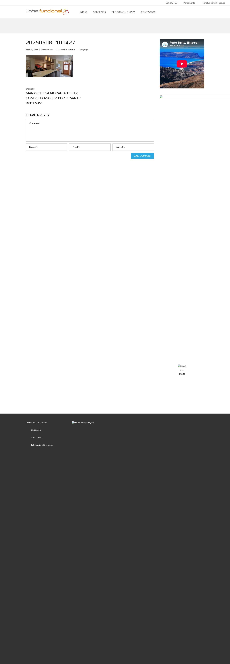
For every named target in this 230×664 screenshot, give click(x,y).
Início (83, 12)
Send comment (142, 155)
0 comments (47, 49)
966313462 (171, 3)
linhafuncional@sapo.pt (213, 3)
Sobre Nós (99, 12)
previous (53, 96)
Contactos (148, 12)
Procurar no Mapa (123, 12)
